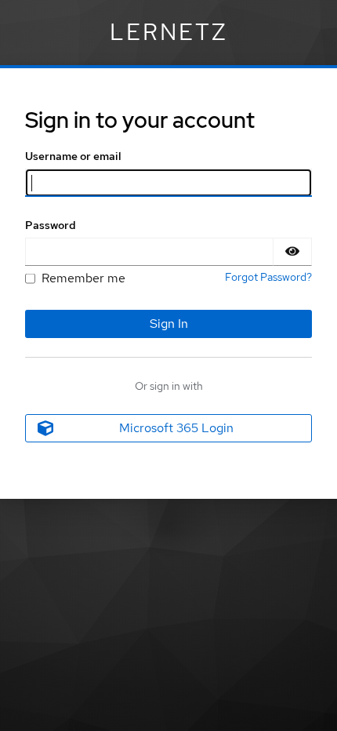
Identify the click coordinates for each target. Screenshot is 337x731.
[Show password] (292, 252)
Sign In (169, 323)
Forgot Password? (268, 277)
